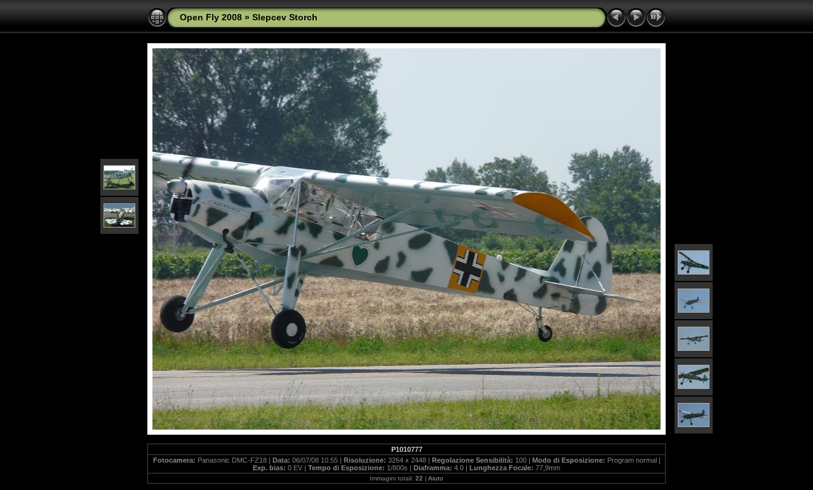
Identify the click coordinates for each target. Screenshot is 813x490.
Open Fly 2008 (211, 17)
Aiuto (435, 478)
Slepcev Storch (285, 17)
